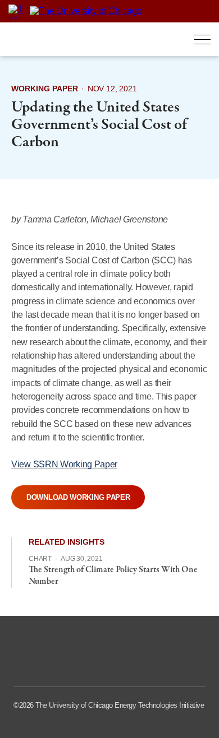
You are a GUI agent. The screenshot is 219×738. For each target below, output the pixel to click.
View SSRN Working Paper (64, 464)
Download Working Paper (78, 497)
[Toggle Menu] (202, 39)
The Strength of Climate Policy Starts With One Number (113, 576)
